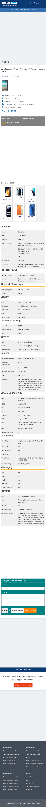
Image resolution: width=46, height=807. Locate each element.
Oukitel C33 (19, 217)
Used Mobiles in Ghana (10, 787)
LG (10, 77)
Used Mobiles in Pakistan (34, 761)
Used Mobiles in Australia (11, 754)
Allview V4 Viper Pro (31, 200)
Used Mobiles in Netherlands (12, 751)
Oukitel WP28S (6, 199)
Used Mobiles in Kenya (10, 790)
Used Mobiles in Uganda (10, 783)
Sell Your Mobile (14, 9)
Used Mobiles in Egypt (10, 764)
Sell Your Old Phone (23, 669)
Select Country (30, 3)
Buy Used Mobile (25, 9)
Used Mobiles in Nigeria (10, 780)
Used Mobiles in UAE (32, 751)
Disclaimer (29, 790)
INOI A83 (31, 217)
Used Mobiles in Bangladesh (35, 764)
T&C (27, 787)
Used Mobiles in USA (9, 757)
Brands (4, 77)
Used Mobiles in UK (9, 761)
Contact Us (29, 783)
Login (37, 3)
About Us (29, 777)
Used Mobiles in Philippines (34, 767)
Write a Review (28, 118)
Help (27, 780)
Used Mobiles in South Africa (12, 777)
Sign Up (34, 9)
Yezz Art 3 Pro (19, 198)
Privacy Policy (34, 787)
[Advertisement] (23, 36)
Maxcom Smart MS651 (6, 219)
